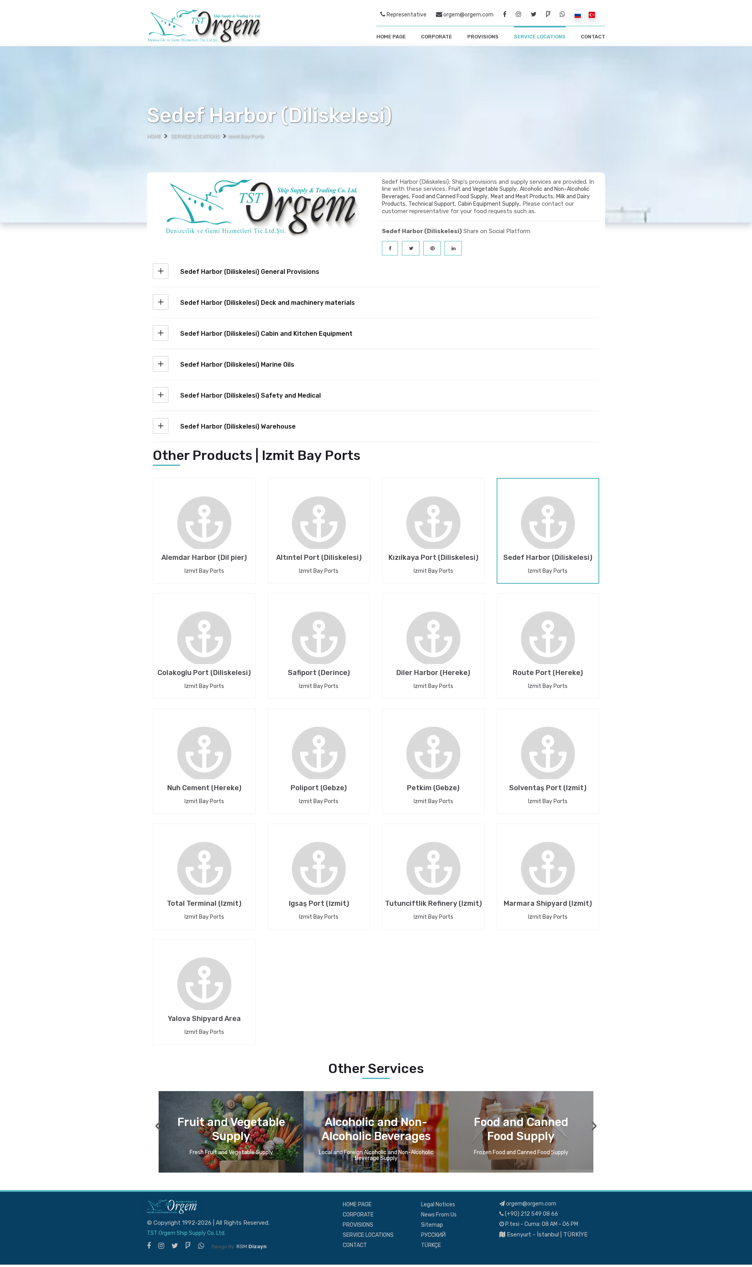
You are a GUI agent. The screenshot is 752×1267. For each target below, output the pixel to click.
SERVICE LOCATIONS (540, 37)
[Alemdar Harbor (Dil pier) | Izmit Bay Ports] (204, 529)
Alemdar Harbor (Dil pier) (204, 558)
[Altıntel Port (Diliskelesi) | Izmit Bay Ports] (319, 529)
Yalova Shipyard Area (204, 1019)
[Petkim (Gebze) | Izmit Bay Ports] (433, 759)
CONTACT (593, 37)
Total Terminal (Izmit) (204, 904)
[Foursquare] (188, 1246)
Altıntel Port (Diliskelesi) (319, 558)
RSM (252, 1246)
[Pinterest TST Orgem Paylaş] (432, 248)
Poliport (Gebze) (319, 788)
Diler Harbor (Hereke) (433, 673)
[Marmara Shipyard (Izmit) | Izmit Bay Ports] (548, 874)
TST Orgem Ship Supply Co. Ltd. (186, 1233)
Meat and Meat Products (522, 196)
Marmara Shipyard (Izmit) (548, 904)
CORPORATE (436, 37)
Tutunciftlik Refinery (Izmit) (433, 904)
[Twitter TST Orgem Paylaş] (410, 248)
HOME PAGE (391, 37)
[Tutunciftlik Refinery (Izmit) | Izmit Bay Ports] (433, 874)
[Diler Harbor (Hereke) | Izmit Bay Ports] (433, 644)
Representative (406, 14)
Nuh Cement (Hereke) (204, 788)
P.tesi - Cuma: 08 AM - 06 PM (541, 1224)
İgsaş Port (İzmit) (319, 904)
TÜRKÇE (431, 1245)
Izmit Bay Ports (204, 571)
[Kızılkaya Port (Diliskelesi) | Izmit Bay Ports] (433, 529)
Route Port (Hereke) (548, 673)
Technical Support (432, 204)
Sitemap (432, 1225)
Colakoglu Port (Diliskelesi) (204, 673)
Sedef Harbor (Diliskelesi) (547, 558)
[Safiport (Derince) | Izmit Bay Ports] (319, 644)
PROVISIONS (483, 37)
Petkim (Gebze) (433, 788)
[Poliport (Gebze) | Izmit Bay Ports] (319, 759)
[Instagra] (161, 1246)
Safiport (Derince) (319, 673)
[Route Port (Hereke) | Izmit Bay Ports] (548, 644)
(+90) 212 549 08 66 (531, 1214)
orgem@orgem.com (468, 14)
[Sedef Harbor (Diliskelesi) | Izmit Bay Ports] (548, 529)
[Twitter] (175, 1246)
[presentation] (158, 1125)
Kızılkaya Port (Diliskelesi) (433, 558)
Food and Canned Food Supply (450, 196)
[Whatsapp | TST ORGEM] (562, 14)
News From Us (439, 1214)
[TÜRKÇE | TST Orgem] (592, 14)
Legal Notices (438, 1204)
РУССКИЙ (433, 1235)
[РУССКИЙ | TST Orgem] (577, 14)
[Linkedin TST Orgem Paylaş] (453, 248)
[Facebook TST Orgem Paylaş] (390, 248)
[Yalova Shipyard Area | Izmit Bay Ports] (204, 989)
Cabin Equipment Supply (488, 204)
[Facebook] (149, 1246)
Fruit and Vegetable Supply (482, 189)
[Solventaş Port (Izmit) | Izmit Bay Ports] (548, 759)
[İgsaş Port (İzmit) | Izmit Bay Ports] (319, 874)
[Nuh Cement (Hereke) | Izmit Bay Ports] (204, 759)
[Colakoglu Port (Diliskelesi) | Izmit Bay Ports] (204, 644)
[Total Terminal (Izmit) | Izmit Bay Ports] (204, 874)
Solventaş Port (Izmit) (547, 788)
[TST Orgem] (204, 26)
